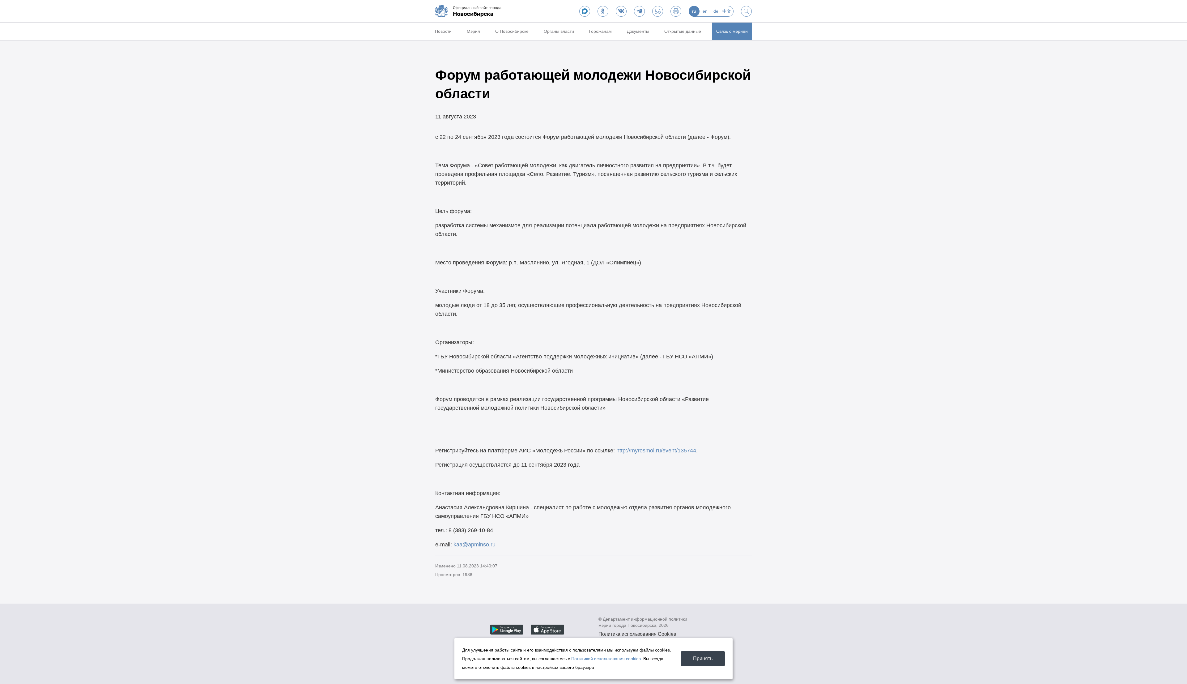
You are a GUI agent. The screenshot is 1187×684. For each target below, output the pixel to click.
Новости (443, 31)
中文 (726, 11)
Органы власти (559, 31)
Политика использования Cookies (637, 634)
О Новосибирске (512, 31)
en (705, 11)
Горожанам (600, 31)
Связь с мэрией (732, 31)
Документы (638, 31)
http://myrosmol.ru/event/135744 (656, 450)
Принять (703, 658)
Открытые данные (682, 31)
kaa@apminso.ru (474, 544)
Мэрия (473, 31)
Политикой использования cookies (606, 658)
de (715, 11)
